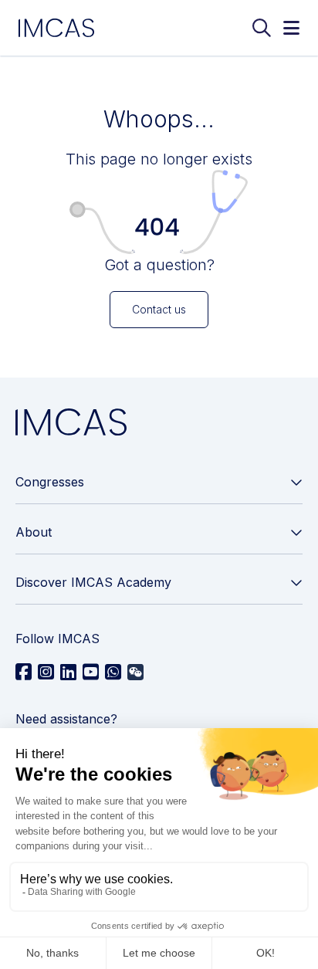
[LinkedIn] (68, 672)
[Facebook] (23, 672)
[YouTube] (91, 672)
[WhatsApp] (113, 672)
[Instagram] (46, 672)
